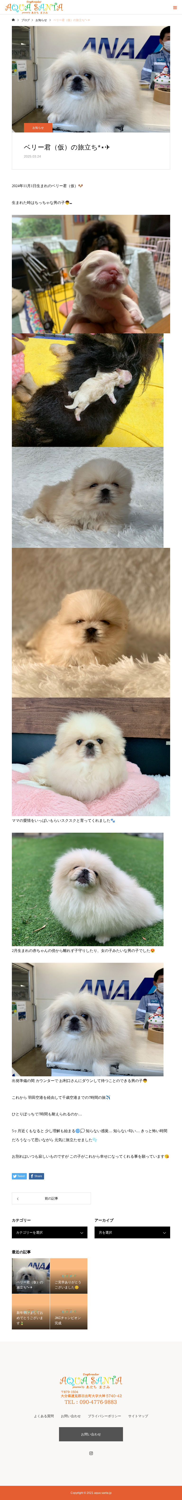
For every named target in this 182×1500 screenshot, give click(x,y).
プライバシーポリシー (104, 1416)
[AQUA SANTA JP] (91, 1388)
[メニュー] (175, 7)
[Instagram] (91, 1453)
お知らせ (38, 127)
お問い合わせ (71, 1416)
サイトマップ (138, 1416)
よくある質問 (44, 1416)
